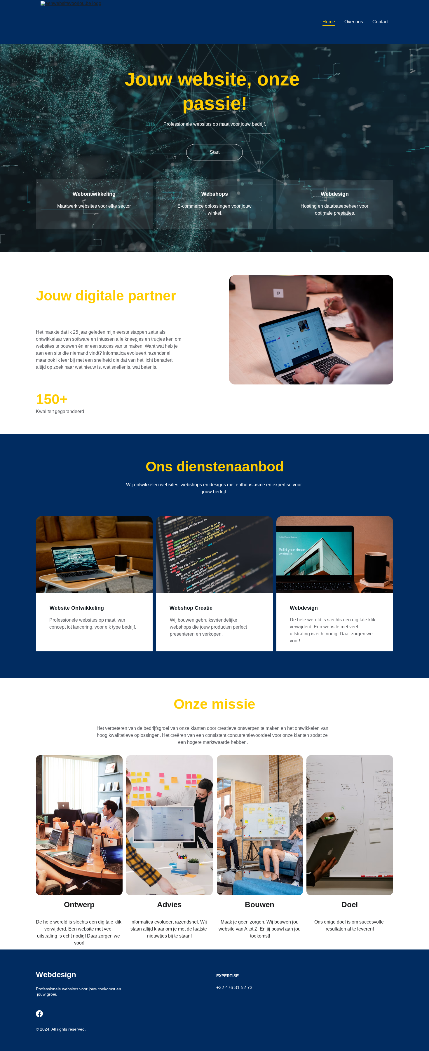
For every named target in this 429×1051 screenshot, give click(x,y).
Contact (380, 21)
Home (328, 21)
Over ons (353, 21)
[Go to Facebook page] (39, 1013)
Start (214, 152)
